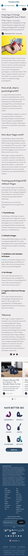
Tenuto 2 (7, 494)
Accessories (7, 505)
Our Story (18, 494)
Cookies (22, 554)
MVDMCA (18, 554)
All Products (7, 490)
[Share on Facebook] (11, 354)
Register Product (20, 509)
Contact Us (18, 511)
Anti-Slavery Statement (21, 550)
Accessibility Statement (8, 552)
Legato (6, 501)
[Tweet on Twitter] (14, 354)
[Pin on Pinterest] (17, 354)
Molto (6, 496)
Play (6, 509)
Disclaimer (14, 550)
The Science (19, 496)
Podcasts (18, 501)
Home (6, 488)
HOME (4, 9)
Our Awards (19, 498)
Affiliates (18, 507)
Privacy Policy (15, 552)
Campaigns (18, 505)
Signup (21, 522)
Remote (6, 503)
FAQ (17, 492)
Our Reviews (19, 499)
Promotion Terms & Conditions (9, 554)
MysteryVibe (8, 550)
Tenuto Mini (7, 498)
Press (17, 503)
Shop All (14, 450)
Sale (17, 488)
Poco (6, 499)
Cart (17, 513)
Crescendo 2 (8, 492)
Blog (17, 490)
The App (7, 507)
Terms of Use (22, 552)
